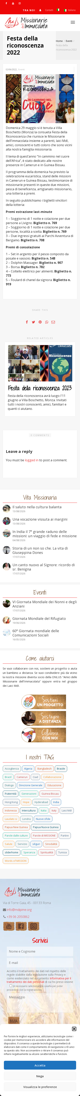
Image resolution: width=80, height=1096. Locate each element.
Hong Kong (11, 802)
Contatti (49, 10)
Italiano (72, 10)
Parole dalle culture (16, 835)
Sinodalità (51, 844)
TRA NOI (29, 10)
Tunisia (62, 852)
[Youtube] (13, 3)
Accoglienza (12, 768)
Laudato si (11, 819)
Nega (40, 1076)
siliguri (36, 844)
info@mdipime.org (19, 910)
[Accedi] (40, 10)
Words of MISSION (15, 861)
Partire (65, 835)
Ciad (35, 777)
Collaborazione (52, 777)
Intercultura (29, 810)
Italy (54, 810)
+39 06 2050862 (18, 917)
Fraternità (10, 793)
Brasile (61, 768)
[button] (74, 1029)
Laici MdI (67, 810)
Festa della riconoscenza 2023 (40, 388)
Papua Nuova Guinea (45, 827)
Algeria (28, 768)
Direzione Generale (30, 785)
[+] (40, 363)
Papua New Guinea (16, 827)
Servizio (22, 844)
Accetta (40, 1065)
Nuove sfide (43, 819)
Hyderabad (41, 802)
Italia (43, 810)
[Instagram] (19, 3)
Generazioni (29, 793)
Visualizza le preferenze (40, 1087)
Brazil (8, 777)
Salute (8, 844)
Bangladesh (44, 768)
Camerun (22, 777)
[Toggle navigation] (73, 22)
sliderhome (11, 852)
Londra (26, 819)
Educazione (54, 785)
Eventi (21, 69)
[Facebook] (6, 3)
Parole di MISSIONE (44, 835)
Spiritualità (46, 852)
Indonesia (11, 810)
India (56, 802)
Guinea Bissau (50, 793)
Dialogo (9, 785)
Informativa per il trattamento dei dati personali (39, 980)
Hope (26, 802)
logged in (31, 460)
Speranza (29, 852)
